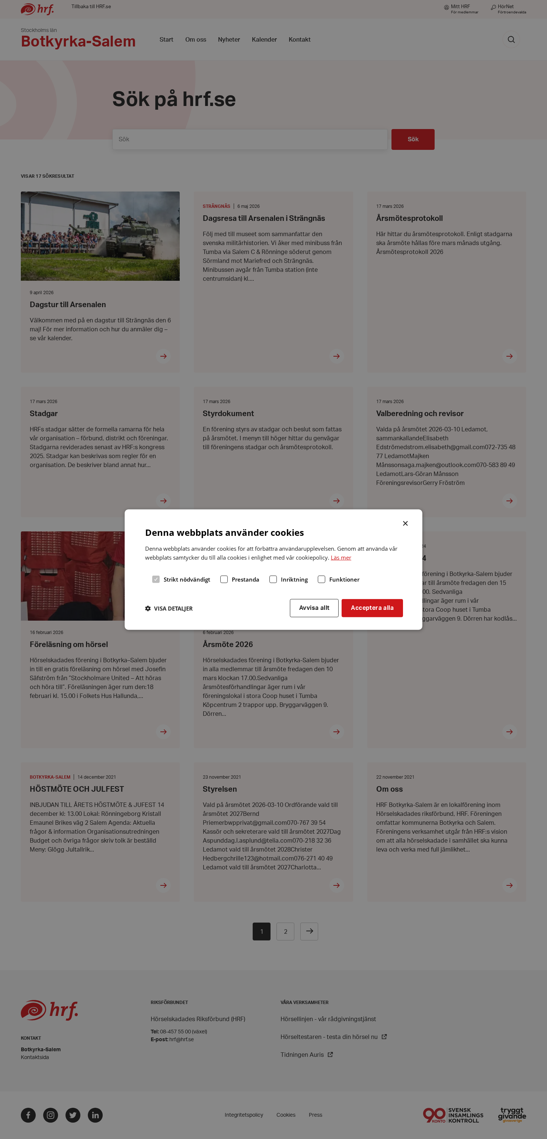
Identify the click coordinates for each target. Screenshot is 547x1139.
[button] (169, 608)
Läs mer (341, 557)
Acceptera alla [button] (372, 608)
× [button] (406, 522)
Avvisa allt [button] (314, 608)
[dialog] (273, 569)
